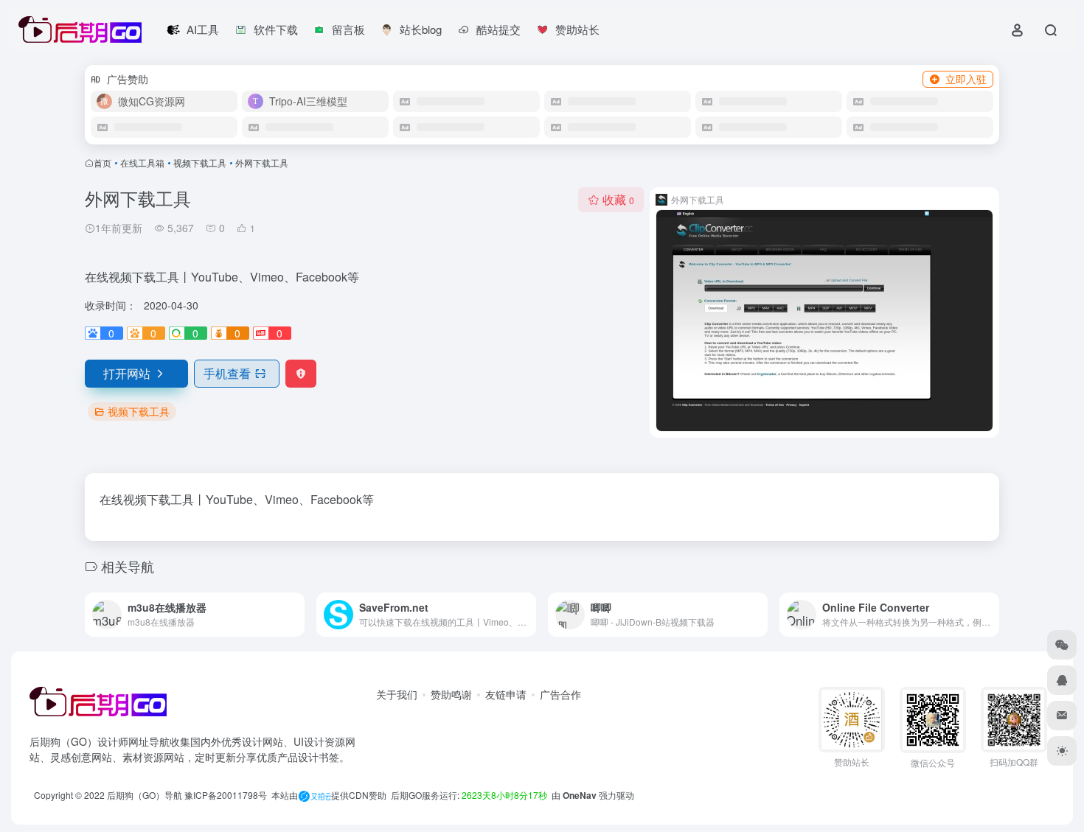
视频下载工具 (199, 162)
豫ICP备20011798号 (225, 795)
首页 (102, 162)
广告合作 (560, 694)
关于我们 (396, 694)
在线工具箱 (142, 162)
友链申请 (506, 694)
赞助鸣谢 (451, 694)
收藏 (618, 199)
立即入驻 (966, 78)
